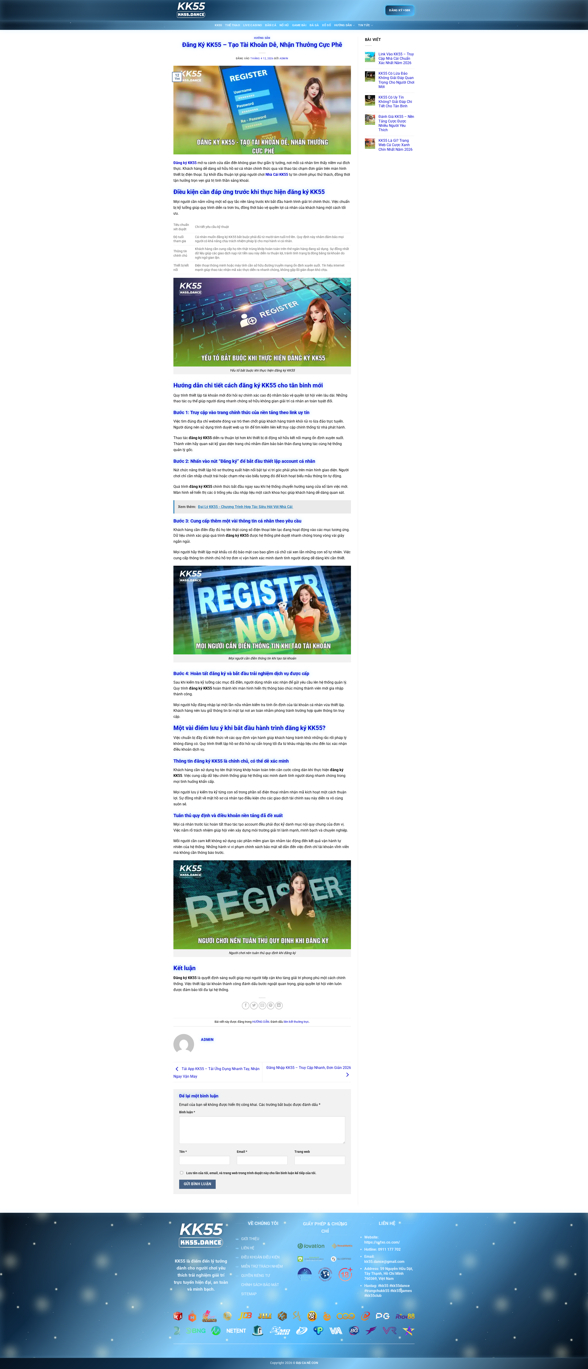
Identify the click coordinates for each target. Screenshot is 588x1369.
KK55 (218, 25)
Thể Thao (232, 25)
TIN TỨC (364, 25)
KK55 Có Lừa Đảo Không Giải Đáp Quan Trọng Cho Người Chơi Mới (396, 80)
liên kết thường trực (296, 1021)
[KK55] (196, 10)
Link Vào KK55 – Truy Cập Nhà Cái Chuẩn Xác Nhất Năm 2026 (396, 58)
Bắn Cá (270, 25)
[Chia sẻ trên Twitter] (254, 1005)
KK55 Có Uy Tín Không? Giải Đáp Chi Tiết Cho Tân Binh (395, 101)
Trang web (302, 1152)
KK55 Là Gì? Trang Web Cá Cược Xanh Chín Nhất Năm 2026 (396, 144)
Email (242, 1152)
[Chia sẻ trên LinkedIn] (279, 1005)
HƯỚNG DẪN (343, 25)
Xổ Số (326, 25)
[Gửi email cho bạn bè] (262, 1005)
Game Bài (299, 25)
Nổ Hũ (284, 25)
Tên (183, 1152)
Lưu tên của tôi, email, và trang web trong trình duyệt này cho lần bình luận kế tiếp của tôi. (251, 1173)
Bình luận (187, 1112)
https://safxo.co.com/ (382, 1242)
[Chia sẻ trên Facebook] (245, 1005)
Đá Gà (314, 25)
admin (284, 58)
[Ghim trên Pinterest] (270, 1005)
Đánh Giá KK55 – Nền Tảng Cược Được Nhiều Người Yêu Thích (396, 123)
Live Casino (252, 25)
